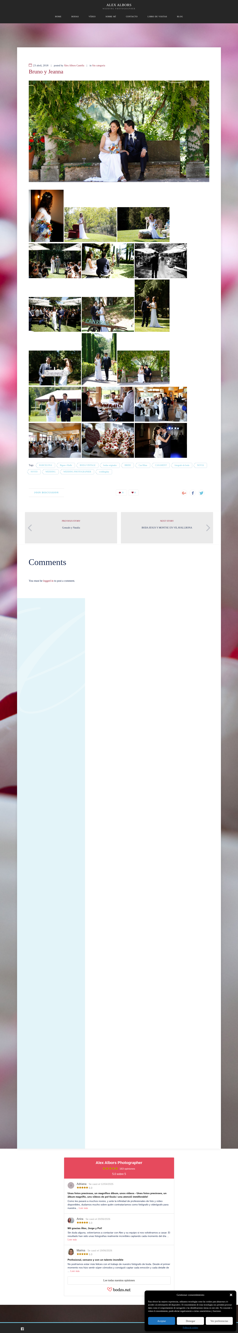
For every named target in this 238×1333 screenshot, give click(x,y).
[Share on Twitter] (201, 493)
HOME (58, 16)
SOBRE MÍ (111, 16)
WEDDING (50, 472)
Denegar (190, 1321)
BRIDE (128, 465)
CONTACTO (132, 16)
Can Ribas (143, 465)
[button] (231, 1295)
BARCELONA (45, 465)
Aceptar (161, 1321)
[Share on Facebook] (193, 493)
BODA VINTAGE (87, 465)
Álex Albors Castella (74, 65)
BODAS (75, 16)
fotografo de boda (182, 465)
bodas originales (110, 465)
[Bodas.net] (119, 1290)
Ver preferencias (219, 1321)
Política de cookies (190, 1328)
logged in (48, 580)
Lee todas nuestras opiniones (119, 1280)
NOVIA (200, 465)
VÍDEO (92, 16)
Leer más (83, 1208)
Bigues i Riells (66, 465)
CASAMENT (161, 465)
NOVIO (34, 472)
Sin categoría (98, 65)
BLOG (180, 16)
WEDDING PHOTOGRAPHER (77, 472)
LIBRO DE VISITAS (157, 16)
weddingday (104, 472)
